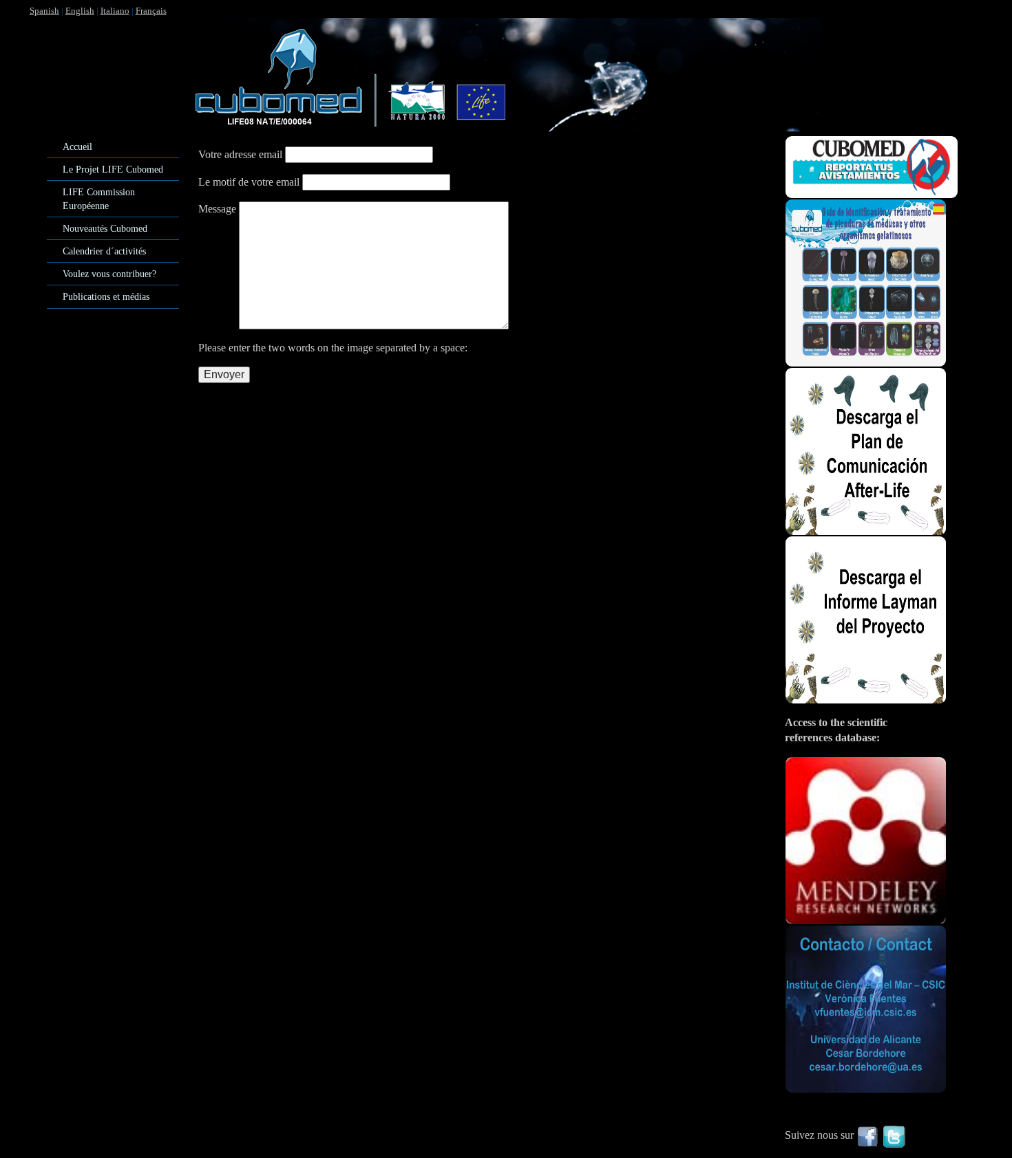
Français (151, 11)
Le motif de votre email (248, 182)
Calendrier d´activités (104, 250)
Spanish (44, 11)
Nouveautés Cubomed (105, 228)
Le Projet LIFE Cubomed (113, 169)
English (79, 11)
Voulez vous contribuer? (109, 273)
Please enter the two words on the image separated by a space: (332, 347)
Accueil (77, 146)
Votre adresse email (240, 154)
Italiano (115, 11)
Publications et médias (106, 296)
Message (217, 209)
